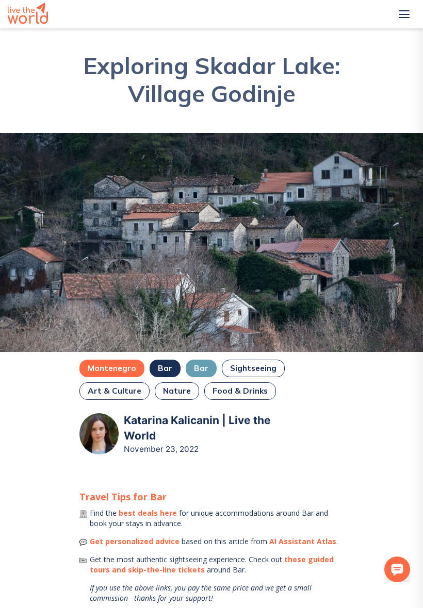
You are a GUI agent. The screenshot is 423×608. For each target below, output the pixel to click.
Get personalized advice (135, 541)
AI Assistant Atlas (302, 541)
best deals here (148, 513)
